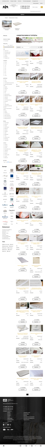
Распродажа (9, 421)
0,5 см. (5, 63)
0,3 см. (5, 62)
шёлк (5, 91)
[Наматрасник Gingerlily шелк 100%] (36, 331)
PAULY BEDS (6, 122)
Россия (5, 156)
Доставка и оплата (6, 230)
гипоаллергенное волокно (9, 82)
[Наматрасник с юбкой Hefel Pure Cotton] (36, 376)
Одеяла (8, 416)
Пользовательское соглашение (29, 416)
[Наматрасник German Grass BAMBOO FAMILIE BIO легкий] (36, 125)
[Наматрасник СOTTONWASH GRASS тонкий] (22, 79)
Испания (6, 151)
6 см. (5, 71)
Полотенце (10, 247)
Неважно (10, 162)
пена (5, 79)
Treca (5, 135)
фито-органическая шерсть (7, 109)
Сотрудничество (5, 237)
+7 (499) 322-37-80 (25, 6)
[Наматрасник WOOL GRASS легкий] (22, 170)
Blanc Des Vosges (6, 244)
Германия (6, 150)
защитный (6, 50)
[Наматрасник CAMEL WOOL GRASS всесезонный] (22, 125)
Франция (6, 157)
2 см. (5, 66)
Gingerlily (6, 131)
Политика (4, 234)
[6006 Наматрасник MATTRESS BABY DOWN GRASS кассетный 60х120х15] (22, 308)
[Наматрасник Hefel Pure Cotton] (22, 263)
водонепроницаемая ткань (7, 85)
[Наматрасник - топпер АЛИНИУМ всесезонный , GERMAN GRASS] (36, 147)
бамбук (5, 86)
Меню (23, 14)
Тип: (4, 49)
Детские (5, 160)
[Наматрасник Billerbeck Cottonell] (22, 240)
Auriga (5, 125)
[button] (28, 43)
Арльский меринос (7, 116)
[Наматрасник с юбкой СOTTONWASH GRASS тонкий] (36, 218)
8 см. (5, 72)
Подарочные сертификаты (7, 229)
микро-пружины (7, 115)
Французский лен (7, 118)
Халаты (4, 251)
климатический (7, 53)
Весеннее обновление (6, 238)
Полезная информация (6, 236)
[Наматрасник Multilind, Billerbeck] (36, 263)
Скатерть (10, 249)
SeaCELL (5, 112)
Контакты (25, 415)
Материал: (5, 78)
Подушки (8, 415)
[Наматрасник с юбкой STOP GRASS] (22, 218)
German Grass (6, 137)
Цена (22, 47)
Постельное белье (10, 419)
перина (5, 55)
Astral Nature (6, 127)
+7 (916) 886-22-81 (25, 8)
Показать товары (6, 39)
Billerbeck (6, 128)
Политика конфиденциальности (29, 418)
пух (5, 102)
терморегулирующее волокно (7, 106)
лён (5, 92)
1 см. (5, 65)
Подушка (5, 247)
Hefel (12, 244)
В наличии (6, 40)
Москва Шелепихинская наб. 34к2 (35, 11)
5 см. (5, 69)
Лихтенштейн (6, 154)
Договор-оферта (5, 235)
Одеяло (11, 246)
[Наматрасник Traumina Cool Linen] (22, 376)
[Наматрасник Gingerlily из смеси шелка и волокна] (22, 331)
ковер (9, 251)
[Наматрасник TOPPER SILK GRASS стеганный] (36, 308)
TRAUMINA (6, 140)
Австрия (5, 146)
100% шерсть (6, 104)
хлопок (5, 89)
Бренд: (4, 121)
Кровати (8, 412)
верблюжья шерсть (7, 95)
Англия (5, 147)
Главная (6, 17)
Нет (7, 162)
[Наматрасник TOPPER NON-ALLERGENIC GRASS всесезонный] (22, 147)
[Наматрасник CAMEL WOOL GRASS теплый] (36, 240)
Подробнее (23, 70)
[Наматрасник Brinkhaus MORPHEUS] (36, 353)
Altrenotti (6, 124)
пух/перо (6, 98)
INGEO (5, 111)
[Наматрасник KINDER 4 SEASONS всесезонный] (36, 79)
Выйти (41, 3)
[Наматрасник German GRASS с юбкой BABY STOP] (22, 56)
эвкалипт (6, 88)
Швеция (5, 144)
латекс (5, 81)
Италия (5, 153)
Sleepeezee (6, 134)
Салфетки (5, 249)
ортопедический (7, 52)
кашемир (6, 97)
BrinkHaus (6, 138)
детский (5, 56)
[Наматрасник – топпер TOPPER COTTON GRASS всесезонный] (36, 170)
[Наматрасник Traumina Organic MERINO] (22, 353)
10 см (5, 75)
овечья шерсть (7, 94)
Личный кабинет (36, 3)
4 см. (5, 68)
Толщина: (5, 60)
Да (4, 162)
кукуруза (6, 101)
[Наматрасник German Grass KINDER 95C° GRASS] (36, 56)
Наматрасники (5, 246)
